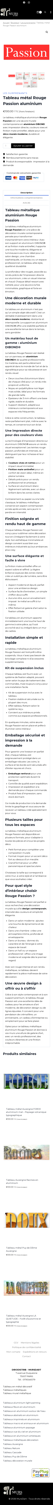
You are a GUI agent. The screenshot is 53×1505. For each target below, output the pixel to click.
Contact (26, 1356)
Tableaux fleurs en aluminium (19, 1407)
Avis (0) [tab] (26, 203)
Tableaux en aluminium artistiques (22, 1436)
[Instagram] (29, 2)
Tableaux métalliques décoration (20, 1440)
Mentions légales (30, 1342)
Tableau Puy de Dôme (15, 1456)
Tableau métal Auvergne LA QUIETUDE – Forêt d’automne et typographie (23, 1318)
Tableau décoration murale (17, 1461)
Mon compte (13, 1352)
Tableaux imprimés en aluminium (21, 1419)
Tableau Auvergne (13, 1444)
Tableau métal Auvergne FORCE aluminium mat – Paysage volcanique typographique (26, 1112)
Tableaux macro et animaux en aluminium (26, 1423)
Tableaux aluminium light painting (21, 1403)
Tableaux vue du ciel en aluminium (22, 1431)
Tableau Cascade (12, 1452)
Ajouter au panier (23, 145)
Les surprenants (15, 93)
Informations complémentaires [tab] (26, 198)
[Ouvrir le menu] (50, 12)
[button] (47, 32)
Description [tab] (27, 192)
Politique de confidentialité (26, 1347)
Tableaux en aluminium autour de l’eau (24, 1411)
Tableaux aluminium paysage (19, 1427)
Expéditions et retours (35, 1352)
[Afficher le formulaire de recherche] (45, 12)
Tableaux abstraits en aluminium (20, 1415)
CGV (16, 1342)
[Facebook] (24, 2)
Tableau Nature (11, 1448)
